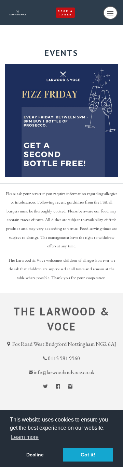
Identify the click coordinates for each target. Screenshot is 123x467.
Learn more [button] (25, 437)
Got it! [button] (88, 454)
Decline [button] (35, 454)
